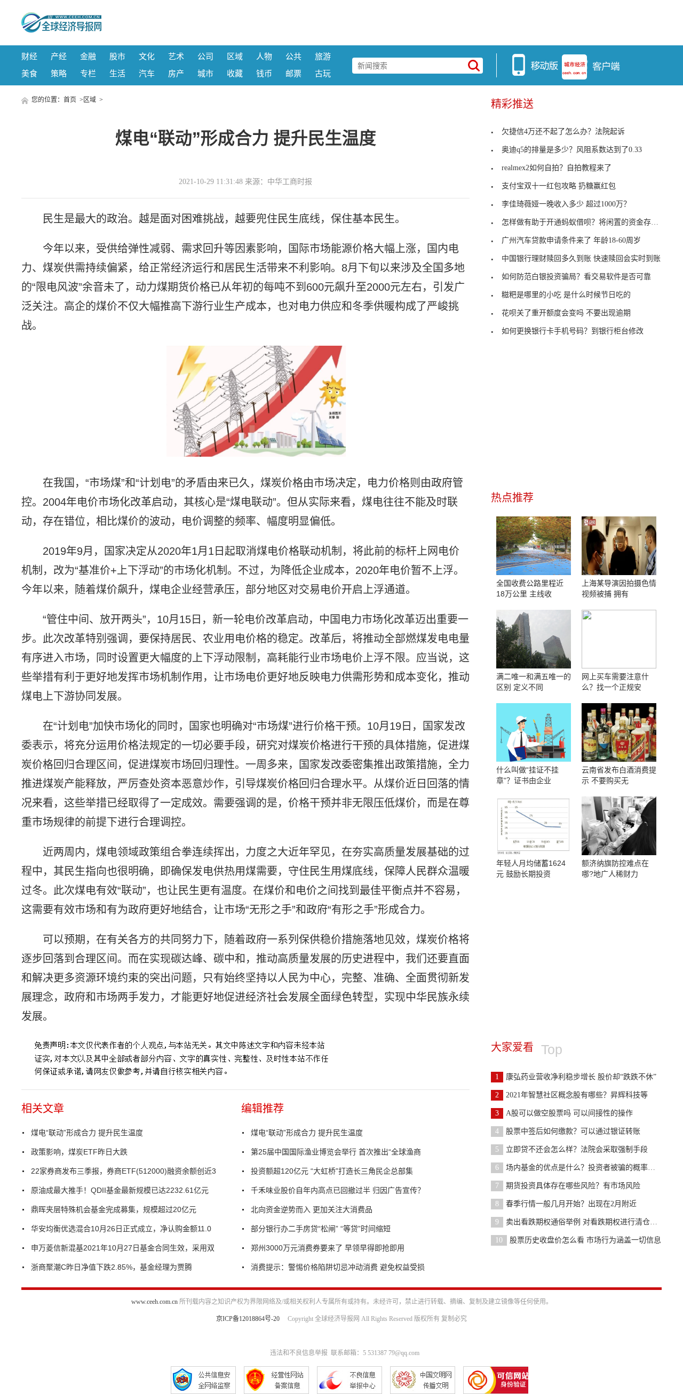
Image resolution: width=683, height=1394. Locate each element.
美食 (29, 73)
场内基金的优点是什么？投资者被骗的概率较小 (579, 1168)
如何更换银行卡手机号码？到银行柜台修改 (573, 331)
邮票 (293, 73)
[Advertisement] (381, 21)
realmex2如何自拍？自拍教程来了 (556, 168)
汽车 (147, 73)
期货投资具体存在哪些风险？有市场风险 (567, 1186)
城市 (205, 73)
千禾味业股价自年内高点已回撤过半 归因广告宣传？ (338, 1190)
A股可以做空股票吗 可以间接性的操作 (564, 1113)
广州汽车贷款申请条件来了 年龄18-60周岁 (571, 240)
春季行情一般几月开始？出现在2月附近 (566, 1204)
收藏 (235, 73)
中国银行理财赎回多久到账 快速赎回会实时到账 (581, 258)
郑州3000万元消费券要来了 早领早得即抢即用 (327, 1248)
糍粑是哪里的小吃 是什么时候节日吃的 (566, 295)
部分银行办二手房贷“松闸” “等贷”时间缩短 (321, 1228)
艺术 (176, 56)
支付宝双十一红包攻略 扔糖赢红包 (559, 186)
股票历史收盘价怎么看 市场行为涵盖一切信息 (578, 1240)
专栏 (88, 73)
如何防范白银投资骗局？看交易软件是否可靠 (576, 277)
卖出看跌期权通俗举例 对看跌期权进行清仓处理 (580, 1222)
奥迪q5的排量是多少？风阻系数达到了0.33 (572, 150)
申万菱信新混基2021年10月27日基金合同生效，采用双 (123, 1248)
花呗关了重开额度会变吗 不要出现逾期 (566, 313)
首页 (69, 99)
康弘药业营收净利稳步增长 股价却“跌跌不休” (575, 1077)
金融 (88, 56)
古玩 (323, 73)
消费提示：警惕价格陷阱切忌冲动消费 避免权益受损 (338, 1267)
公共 (293, 56)
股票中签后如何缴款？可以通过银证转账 (567, 1131)
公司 (205, 56)
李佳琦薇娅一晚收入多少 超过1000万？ (566, 204)
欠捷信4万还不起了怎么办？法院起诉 (563, 132)
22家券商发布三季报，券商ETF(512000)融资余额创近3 (123, 1171)
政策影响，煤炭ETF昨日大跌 (79, 1152)
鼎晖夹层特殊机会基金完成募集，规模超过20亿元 (113, 1209)
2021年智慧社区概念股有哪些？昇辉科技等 (571, 1095)
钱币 (264, 73)
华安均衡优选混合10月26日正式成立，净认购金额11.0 (121, 1228)
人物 (264, 56)
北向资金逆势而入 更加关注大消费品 (311, 1209)
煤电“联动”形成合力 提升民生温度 (87, 1132)
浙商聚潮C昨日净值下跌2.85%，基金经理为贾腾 (111, 1267)
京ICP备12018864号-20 (248, 1319)
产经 (59, 56)
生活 (117, 73)
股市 (117, 56)
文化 (147, 56)
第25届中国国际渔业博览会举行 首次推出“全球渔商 (336, 1152)
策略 (59, 73)
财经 (29, 56)
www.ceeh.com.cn (154, 1301)
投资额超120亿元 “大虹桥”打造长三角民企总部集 (332, 1171)
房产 (176, 73)
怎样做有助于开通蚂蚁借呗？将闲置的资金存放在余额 (591, 222)
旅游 (323, 56)
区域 (235, 56)
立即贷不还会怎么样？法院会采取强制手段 (571, 1149)
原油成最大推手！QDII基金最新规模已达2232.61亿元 (120, 1190)
